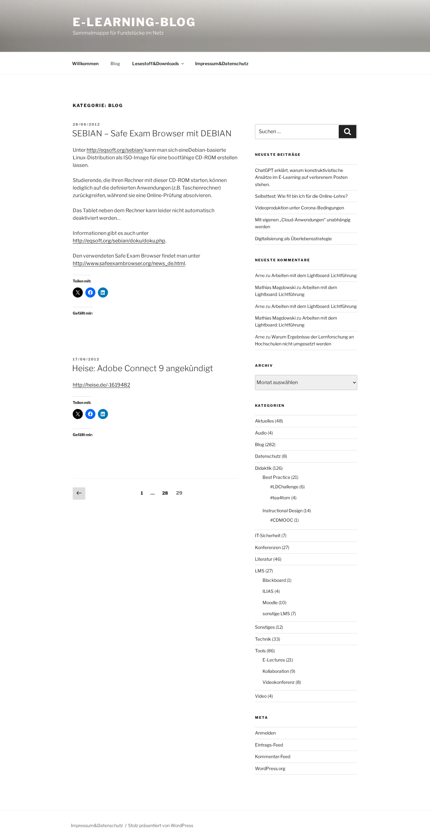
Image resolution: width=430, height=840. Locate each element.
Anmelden (265, 732)
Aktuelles (264, 420)
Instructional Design (283, 510)
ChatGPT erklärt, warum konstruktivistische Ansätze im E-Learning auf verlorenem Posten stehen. (301, 177)
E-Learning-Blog (134, 22)
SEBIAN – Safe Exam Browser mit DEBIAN (152, 133)
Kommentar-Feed (272, 756)
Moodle (270, 602)
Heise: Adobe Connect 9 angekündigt (142, 368)
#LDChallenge (284, 486)
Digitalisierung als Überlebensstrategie (293, 238)
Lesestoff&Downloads (155, 63)
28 (166, 493)
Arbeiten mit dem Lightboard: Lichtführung (314, 275)
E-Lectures (274, 659)
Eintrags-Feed (269, 744)
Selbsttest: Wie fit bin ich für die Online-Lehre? (301, 196)
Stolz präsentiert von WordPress (160, 825)
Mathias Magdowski (275, 287)
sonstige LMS (276, 613)
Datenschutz (268, 456)
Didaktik (263, 468)
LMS (259, 570)
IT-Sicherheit (267, 535)
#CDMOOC (281, 520)
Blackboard (274, 580)
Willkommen (85, 63)
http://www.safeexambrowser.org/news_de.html (129, 263)
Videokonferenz (279, 682)
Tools (260, 650)
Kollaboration (276, 671)
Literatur (263, 559)
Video (261, 696)
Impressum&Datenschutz (221, 63)
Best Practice (276, 477)
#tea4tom (280, 497)
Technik (263, 639)
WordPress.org (270, 768)
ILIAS (268, 591)
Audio (261, 432)
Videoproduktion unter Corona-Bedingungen (299, 207)
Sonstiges (265, 627)
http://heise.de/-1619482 (101, 385)
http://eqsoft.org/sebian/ (115, 150)
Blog (115, 63)
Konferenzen (268, 547)
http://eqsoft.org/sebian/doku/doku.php (119, 241)
